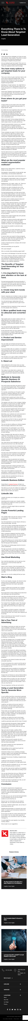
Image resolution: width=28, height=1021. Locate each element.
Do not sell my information (8, 1018)
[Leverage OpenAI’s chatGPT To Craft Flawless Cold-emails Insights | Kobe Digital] (14, 940)
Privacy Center (16, 1018)
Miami (5, 997)
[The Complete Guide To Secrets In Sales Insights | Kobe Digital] (14, 904)
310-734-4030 (9, 970)
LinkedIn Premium (13, 484)
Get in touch (7, 978)
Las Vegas (6, 1002)
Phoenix (5, 1004)
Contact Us (23, 2)
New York (6, 999)
